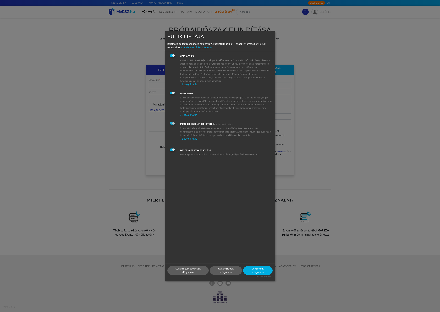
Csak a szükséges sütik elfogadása (188, 270)
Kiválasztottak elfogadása (226, 270)
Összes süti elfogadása (258, 270)
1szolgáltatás (188, 84)
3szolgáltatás (188, 138)
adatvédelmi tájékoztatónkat (196, 47)
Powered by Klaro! (263, 277)
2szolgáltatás (188, 115)
